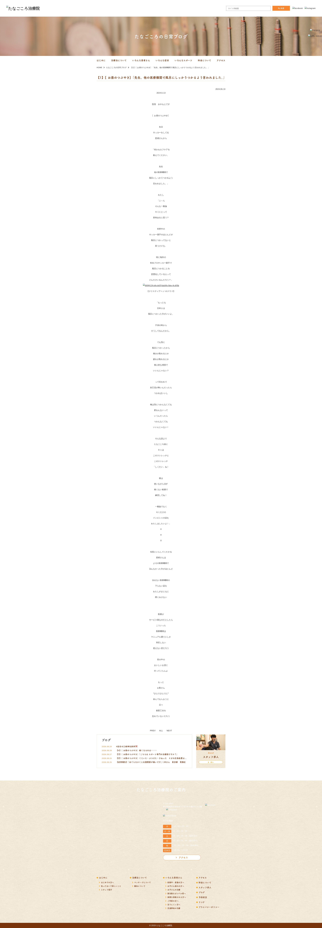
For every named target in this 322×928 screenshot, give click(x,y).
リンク (202, 902)
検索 (282, 8)
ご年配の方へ (173, 901)
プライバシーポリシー (209, 907)
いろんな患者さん (173, 877)
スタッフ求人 (205, 887)
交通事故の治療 (173, 908)
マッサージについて (142, 882)
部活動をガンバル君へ (176, 893)
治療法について (139, 877)
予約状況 (203, 897)
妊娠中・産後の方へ (175, 882)
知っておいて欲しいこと (111, 886)
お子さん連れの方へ (175, 886)
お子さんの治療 (173, 889)
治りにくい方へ (173, 904)
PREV (152, 731)
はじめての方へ (107, 882)
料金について (205, 882)
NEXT (169, 731)
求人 (212, 762)
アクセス (183, 857)
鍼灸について (139, 886)
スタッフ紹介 (106, 889)
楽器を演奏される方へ (176, 897)
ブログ (202, 892)
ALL (161, 731)
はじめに (103, 877)
